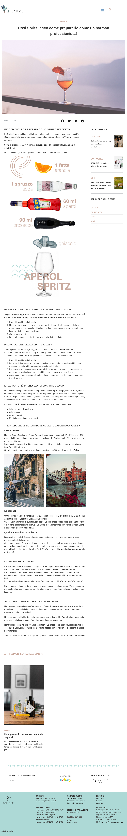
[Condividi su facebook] (62, 121)
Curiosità (97, 159)
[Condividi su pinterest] (82, 121)
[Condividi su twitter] (69, 121)
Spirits (63, 21)
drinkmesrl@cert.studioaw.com (112, 822)
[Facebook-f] (106, 781)
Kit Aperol (63, 617)
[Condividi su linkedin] (76, 121)
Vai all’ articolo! (78, 636)
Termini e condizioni (74, 798)
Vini (93, 178)
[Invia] (42, 781)
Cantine (96, 137)
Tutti (94, 226)
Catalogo (99, 803)
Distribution (100, 798)
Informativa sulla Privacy (76, 801)
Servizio (99, 801)
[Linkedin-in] (95, 781)
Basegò (9, 552)
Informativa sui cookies (75, 803)
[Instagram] (100, 781)
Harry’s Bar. (74, 450)
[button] (103, 10)
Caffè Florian (28, 528)
